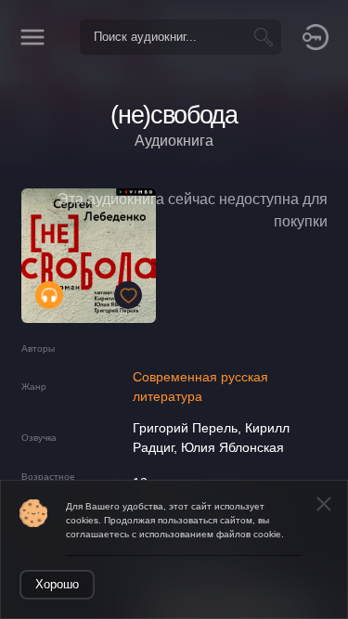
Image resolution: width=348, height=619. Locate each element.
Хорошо (57, 584)
